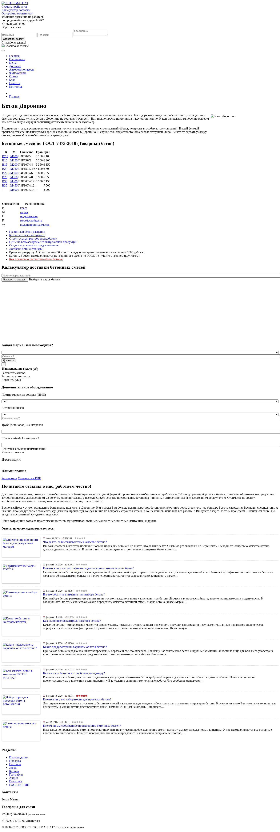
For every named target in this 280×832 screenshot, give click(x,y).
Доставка (15, 66)
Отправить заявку (13, 38)
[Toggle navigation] (3, 50)
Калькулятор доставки (16, 10)
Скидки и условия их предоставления (33, 245)
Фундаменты (17, 73)
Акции (13, 778)
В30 (4, 181)
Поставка (15, 764)
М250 (14, 168)
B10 (4, 160)
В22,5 (6, 173)
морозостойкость (31, 220)
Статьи (13, 76)
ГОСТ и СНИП (19, 784)
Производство (18, 757)
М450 (14, 185)
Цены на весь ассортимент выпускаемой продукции (43, 242)
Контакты (15, 86)
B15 (4, 164)
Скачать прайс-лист (14, 6)
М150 (14, 160)
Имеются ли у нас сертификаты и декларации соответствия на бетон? (88, 568)
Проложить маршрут (15, 279)
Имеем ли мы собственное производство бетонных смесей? (82, 725)
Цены (13, 62)
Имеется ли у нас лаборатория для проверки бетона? (77, 699)
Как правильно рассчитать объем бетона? (36, 259)
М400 (14, 181)
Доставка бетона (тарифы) (26, 248)
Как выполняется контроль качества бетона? (72, 620)
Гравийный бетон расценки (27, 231)
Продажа (15, 760)
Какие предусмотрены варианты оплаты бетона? (75, 647)
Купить (14, 771)
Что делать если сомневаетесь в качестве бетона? (75, 542)
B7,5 (5, 156)
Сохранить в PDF (29, 478)
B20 (4, 168)
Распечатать (9, 478)
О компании (17, 59)
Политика (15, 781)
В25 (4, 177)
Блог (12, 79)
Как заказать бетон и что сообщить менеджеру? (74, 673)
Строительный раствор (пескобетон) (33, 238)
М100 (14, 156)
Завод (13, 767)
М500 (14, 189)
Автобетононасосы (21, 69)
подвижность (29, 216)
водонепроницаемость (34, 224)
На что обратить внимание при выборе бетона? (74, 594)
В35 (4, 185)
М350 (14, 177)
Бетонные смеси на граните (27, 235)
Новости (14, 83)
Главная (14, 55)
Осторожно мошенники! (18, 13)
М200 (14, 164)
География (16, 774)
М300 (14, 173)
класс (23, 208)
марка (24, 212)
